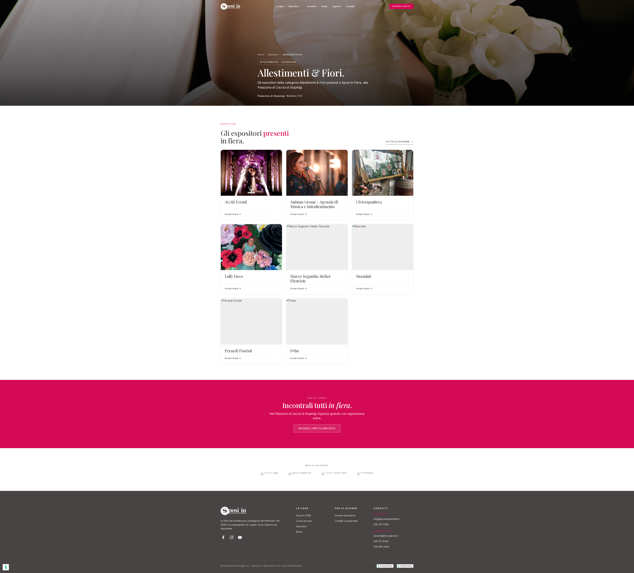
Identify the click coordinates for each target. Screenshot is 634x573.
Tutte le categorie (397, 141)
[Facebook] (223, 537)
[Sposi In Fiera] (233, 511)
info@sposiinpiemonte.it (386, 519)
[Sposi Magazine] (300, 473)
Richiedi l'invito (401, 6)
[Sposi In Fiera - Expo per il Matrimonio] (230, 6)
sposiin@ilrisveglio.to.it (385, 535)
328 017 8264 (380, 541)
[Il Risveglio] (365, 473)
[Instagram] (231, 537)
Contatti (350, 6)
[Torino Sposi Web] (334, 473)
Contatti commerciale (346, 520)
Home (261, 54)
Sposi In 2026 (303, 515)
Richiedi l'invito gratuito (317, 428)
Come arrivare (304, 520)
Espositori (294, 6)
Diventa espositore (345, 515)
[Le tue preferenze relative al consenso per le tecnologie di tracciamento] (6, 567)
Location (311, 6)
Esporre (337, 6)
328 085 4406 (381, 546)
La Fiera (279, 6)
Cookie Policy (406, 566)
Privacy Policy (386, 566)
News (324, 6)
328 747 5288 (381, 524)
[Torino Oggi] (269, 473)
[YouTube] (240, 537)
